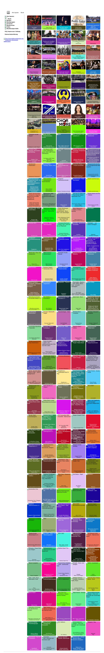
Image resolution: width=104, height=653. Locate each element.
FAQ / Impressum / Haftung (12, 31)
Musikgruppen (10, 22)
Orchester (9, 23)
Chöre (8, 27)
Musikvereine (10, 25)
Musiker (8, 20)
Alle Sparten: (10, 16)
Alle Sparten (15, 12)
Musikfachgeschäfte (12, 28)
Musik (22, 12)
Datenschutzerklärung (11, 34)
